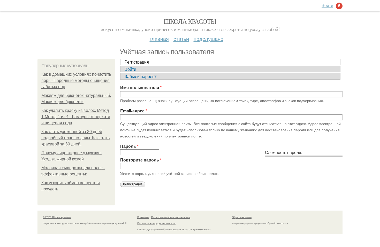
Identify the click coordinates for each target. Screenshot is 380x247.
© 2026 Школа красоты (57, 217)
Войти (130, 69)
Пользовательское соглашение (170, 217)
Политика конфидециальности (156, 223)
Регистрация (137, 62)
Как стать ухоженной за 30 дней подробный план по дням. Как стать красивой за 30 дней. (75, 137)
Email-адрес (133, 111)
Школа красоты (190, 21)
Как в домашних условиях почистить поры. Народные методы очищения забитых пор (76, 80)
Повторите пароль (141, 160)
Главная (159, 38)
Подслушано (208, 38)
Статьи (181, 38)
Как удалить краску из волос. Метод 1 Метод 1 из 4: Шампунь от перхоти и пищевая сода (75, 116)
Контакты (143, 217)
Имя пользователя (141, 87)
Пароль (129, 146)
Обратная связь (242, 217)
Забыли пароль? (141, 76)
